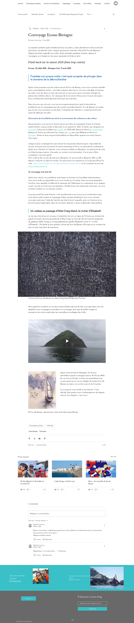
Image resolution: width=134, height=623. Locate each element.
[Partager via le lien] (45, 438)
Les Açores (51, 14)
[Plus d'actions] (104, 28)
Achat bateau (33, 431)
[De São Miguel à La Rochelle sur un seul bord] (33, 469)
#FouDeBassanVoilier (36, 426)
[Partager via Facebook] (29, 438)
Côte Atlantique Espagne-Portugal (71, 14)
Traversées (42, 431)
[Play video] (67, 341)
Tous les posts (22, 14)
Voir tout (113, 456)
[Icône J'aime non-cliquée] (34, 539)
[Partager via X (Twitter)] (34, 438)
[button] (114, 14)
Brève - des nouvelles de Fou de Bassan (99, 482)
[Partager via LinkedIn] (40, 438)
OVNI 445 (50, 426)
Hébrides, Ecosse (37, 14)
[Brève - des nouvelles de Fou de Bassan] (101, 469)
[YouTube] (116, 3)
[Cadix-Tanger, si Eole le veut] (67, 469)
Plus (88, 14)
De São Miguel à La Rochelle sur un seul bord (32, 482)
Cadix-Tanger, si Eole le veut (64, 481)
